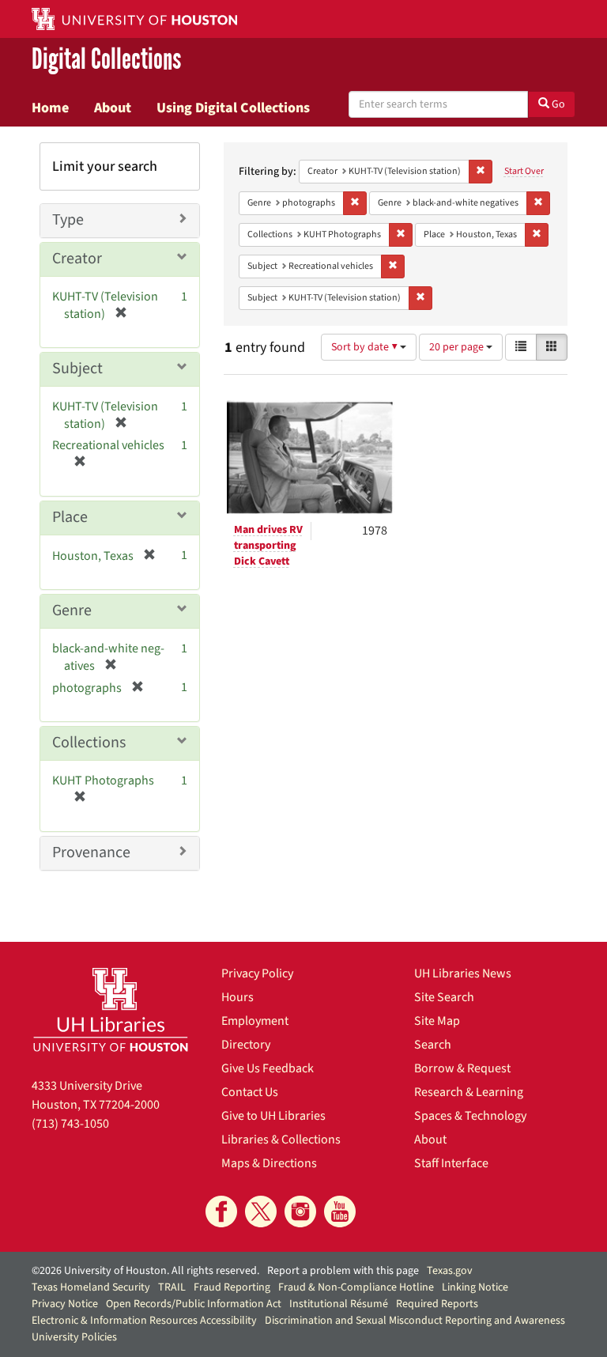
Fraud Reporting (232, 1287)
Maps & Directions (269, 1163)
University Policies (74, 1337)
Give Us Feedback (267, 1068)
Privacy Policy (257, 973)
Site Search (444, 997)
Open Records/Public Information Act (193, 1304)
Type (68, 220)
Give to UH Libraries (273, 1116)
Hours (237, 997)
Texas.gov (450, 1271)
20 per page (457, 347)
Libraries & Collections (281, 1139)
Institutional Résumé (338, 1304)
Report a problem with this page (343, 1271)
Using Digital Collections (233, 107)
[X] (261, 1211)
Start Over (524, 171)
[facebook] (221, 1211)
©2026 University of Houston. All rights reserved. (145, 1271)
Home (50, 107)
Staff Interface (451, 1163)
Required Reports (437, 1304)
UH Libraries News (462, 973)
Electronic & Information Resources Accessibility (144, 1321)
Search (432, 1044)
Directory (245, 1044)
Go (557, 104)
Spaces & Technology (470, 1116)
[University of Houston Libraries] (111, 1009)
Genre (72, 610)
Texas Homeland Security (91, 1287)
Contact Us (249, 1092)
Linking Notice (475, 1287)
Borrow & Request (462, 1068)
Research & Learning (468, 1092)
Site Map (437, 1021)
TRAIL (172, 1287)
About (112, 107)
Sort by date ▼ (365, 347)
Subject (77, 368)
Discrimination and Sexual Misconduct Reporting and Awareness (415, 1321)
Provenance (91, 852)
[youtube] (340, 1211)
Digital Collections (106, 60)
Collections (89, 742)
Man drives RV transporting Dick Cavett (268, 545)
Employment (254, 1021)
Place (70, 517)
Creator (77, 259)
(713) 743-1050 (70, 1123)
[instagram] (300, 1211)
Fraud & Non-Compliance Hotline (356, 1287)
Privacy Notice (65, 1304)
